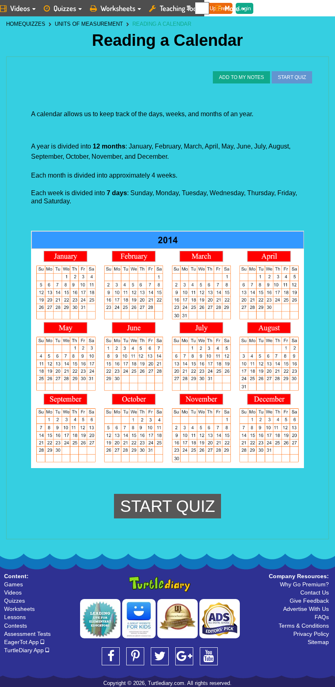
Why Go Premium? (304, 584)
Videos (13, 592)
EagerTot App (22, 642)
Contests (15, 625)
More (232, 8)
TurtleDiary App (24, 650)
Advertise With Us (306, 609)
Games (13, 584)
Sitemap (318, 642)
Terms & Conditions (304, 625)
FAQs (322, 617)
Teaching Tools (180, 8)
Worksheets (118, 8)
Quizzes (65, 8)
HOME (14, 24)
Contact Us (314, 592)
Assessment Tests (27, 634)
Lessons (15, 617)
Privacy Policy (311, 634)
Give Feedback (309, 600)
